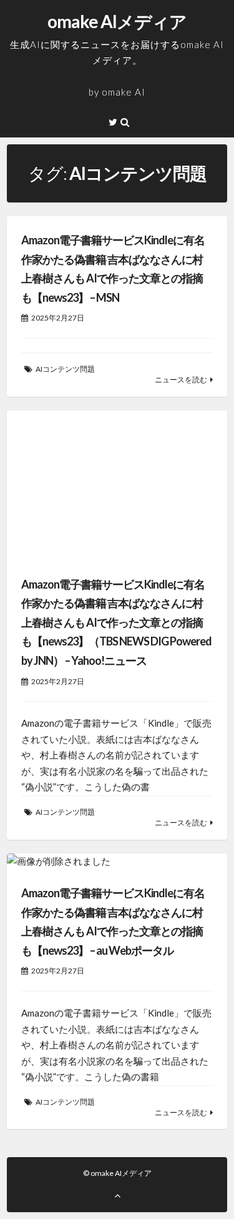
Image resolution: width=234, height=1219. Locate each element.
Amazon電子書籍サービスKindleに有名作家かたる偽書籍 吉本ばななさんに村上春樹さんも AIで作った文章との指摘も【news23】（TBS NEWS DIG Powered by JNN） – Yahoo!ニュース (116, 622)
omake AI (123, 91)
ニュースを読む (181, 379)
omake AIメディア (117, 21)
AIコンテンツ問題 (65, 369)
